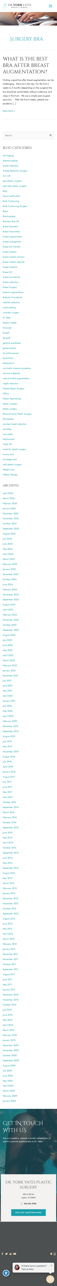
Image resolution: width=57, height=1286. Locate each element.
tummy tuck (8, 454)
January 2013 (9, 893)
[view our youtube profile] (14, 1254)
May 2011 (7, 984)
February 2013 (10, 888)
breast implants (10, 267)
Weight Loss (8, 469)
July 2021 (7, 680)
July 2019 (7, 741)
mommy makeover (11, 373)
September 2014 (11, 852)
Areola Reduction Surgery (15, 170)
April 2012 (8, 933)
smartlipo (7, 429)
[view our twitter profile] (6, 1254)
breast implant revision (13, 256)
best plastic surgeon (12, 180)
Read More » (9, 111)
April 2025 (8, 554)
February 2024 (10, 589)
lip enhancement (11, 353)
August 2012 (9, 918)
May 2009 (8, 1080)
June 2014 (8, 857)
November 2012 (10, 903)
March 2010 (9, 1030)
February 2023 (10, 614)
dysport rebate (9, 322)
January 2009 (9, 1101)
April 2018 (8, 766)
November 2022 (11, 619)
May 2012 (7, 928)
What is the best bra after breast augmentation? (26, 65)
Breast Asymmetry (11, 231)
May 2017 (7, 792)
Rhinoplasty (8, 419)
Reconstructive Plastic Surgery (17, 413)
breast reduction (10, 282)
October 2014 (9, 847)
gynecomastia (9, 348)
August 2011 (9, 974)
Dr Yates (7, 317)
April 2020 (8, 716)
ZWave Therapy (10, 474)
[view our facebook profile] (2, 1254)
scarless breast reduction (15, 424)
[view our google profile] (10, 1254)
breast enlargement (12, 241)
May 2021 (7, 690)
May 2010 (7, 1020)
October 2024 (10, 579)
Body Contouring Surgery (15, 206)
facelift (6, 332)
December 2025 (10, 513)
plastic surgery (10, 408)
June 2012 (7, 923)
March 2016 (8, 812)
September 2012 (11, 913)
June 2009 (8, 1075)
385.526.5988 (30, 1203)
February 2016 (10, 817)
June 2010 (8, 1014)
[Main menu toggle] (50, 6)
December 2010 (10, 994)
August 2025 (9, 533)
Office (6, 393)
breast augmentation (12, 236)
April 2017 (8, 797)
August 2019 (9, 736)
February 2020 (10, 721)
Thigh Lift (7, 444)
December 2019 (10, 726)
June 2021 (7, 685)
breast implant (9, 251)
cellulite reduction (11, 302)
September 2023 (11, 599)
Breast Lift (7, 272)
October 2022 (9, 624)
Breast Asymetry (10, 226)
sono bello (8, 434)
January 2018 (9, 771)
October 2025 (9, 523)
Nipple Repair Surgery (13, 388)
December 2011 (10, 954)
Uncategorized (10, 459)
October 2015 (9, 822)
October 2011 (9, 964)
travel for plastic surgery (14, 449)
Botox (5, 211)
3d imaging (8, 155)
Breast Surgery (10, 287)
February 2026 (10, 503)
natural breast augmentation (16, 378)
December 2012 (10, 898)
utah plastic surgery (12, 464)
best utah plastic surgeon (15, 186)
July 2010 (7, 1009)
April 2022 (8, 655)
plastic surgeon (10, 403)
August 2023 (9, 604)
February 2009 (10, 1095)
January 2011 (9, 989)
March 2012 (8, 938)
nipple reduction (11, 383)
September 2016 (11, 807)
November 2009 (11, 1050)
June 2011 (7, 979)
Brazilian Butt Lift (11, 221)
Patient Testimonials (12, 398)
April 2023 (8, 609)
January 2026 (9, 508)
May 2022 (7, 650)
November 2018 (10, 751)
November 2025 (11, 518)
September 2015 (11, 827)
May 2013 (7, 878)
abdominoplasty (10, 160)
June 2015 (7, 832)
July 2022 (7, 640)
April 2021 (8, 695)
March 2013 (8, 883)
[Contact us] (51, 1254)
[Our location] (54, 1254)
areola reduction (11, 165)
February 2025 (10, 564)
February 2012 (10, 944)
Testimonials (8, 439)
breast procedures (11, 277)
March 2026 (9, 498)
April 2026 (8, 493)
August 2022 (9, 635)
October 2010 (9, 1004)
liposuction (8, 358)
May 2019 (7, 746)
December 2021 (10, 675)
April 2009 (8, 1085)
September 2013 (11, 868)
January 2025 (9, 569)
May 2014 (7, 863)
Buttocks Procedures (12, 297)
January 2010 (9, 1040)
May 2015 (7, 837)
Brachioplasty (9, 216)
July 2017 (7, 781)
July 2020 (7, 706)
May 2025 (7, 549)
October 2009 (10, 1055)
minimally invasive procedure (17, 368)
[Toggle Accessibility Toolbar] (6, 1273)
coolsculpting (9, 307)
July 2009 (7, 1070)
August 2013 (9, 873)
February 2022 (10, 665)
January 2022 (9, 670)
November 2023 (11, 594)
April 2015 (8, 842)
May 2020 (8, 711)
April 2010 (8, 1025)
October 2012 (9, 908)
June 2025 (8, 543)
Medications (8, 363)
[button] (28, 1212)
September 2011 (10, 969)
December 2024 (11, 574)
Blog (5, 191)
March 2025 (9, 559)
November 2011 (10, 959)
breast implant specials (14, 262)
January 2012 (9, 949)
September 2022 (11, 630)
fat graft (6, 337)
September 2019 (11, 731)
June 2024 (8, 584)
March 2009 (9, 1090)
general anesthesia (12, 343)
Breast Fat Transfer (11, 246)
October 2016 (9, 802)
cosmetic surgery (11, 312)
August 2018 (9, 756)
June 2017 (7, 787)
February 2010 (10, 1035)
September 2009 (11, 1060)
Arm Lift (6, 175)
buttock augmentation (13, 292)
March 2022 (9, 660)
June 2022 (8, 645)
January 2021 (9, 700)
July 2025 (7, 538)
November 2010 (11, 999)
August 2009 (9, 1065)
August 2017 (9, 776)
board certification (11, 196)
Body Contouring (11, 201)
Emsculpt (7, 327)
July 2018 (7, 761)
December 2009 (11, 1045)
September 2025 (11, 528)
